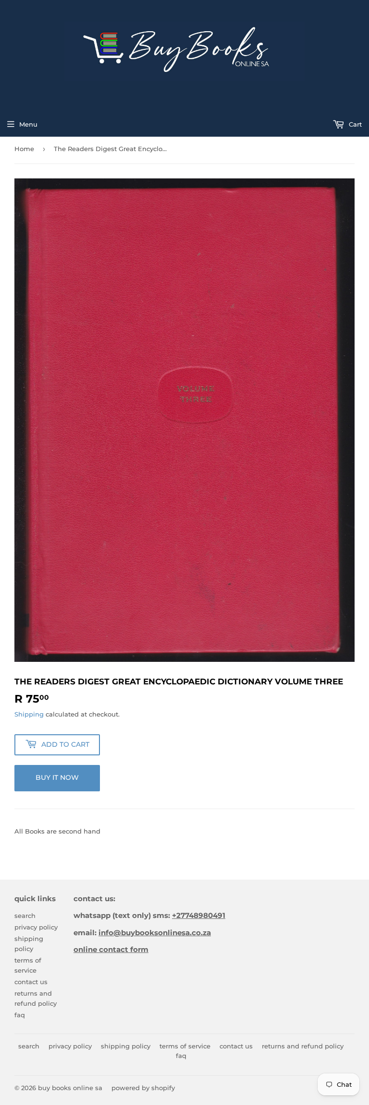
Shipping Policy (125, 1046)
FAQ (19, 1015)
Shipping (29, 714)
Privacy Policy (36, 927)
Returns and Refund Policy (303, 1046)
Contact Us (31, 982)
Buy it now (57, 777)
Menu (28, 124)
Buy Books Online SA (70, 1088)
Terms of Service (185, 1046)
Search (25, 915)
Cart (354, 124)
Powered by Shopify (143, 1088)
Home (24, 149)
